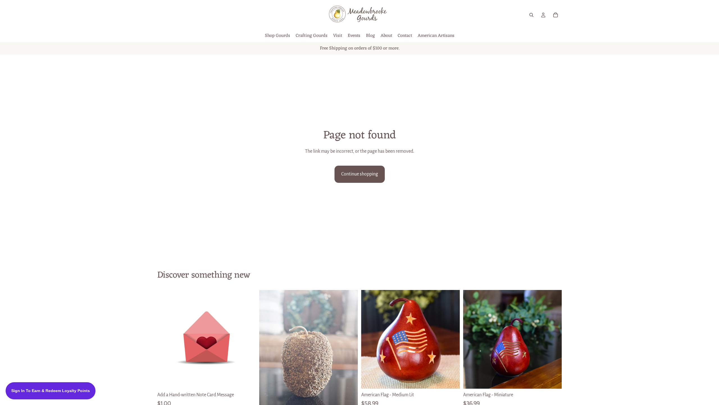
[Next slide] (451, 339)
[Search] (531, 15)
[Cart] (555, 15)
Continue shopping (359, 174)
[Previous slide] (369, 339)
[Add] (247, 380)
